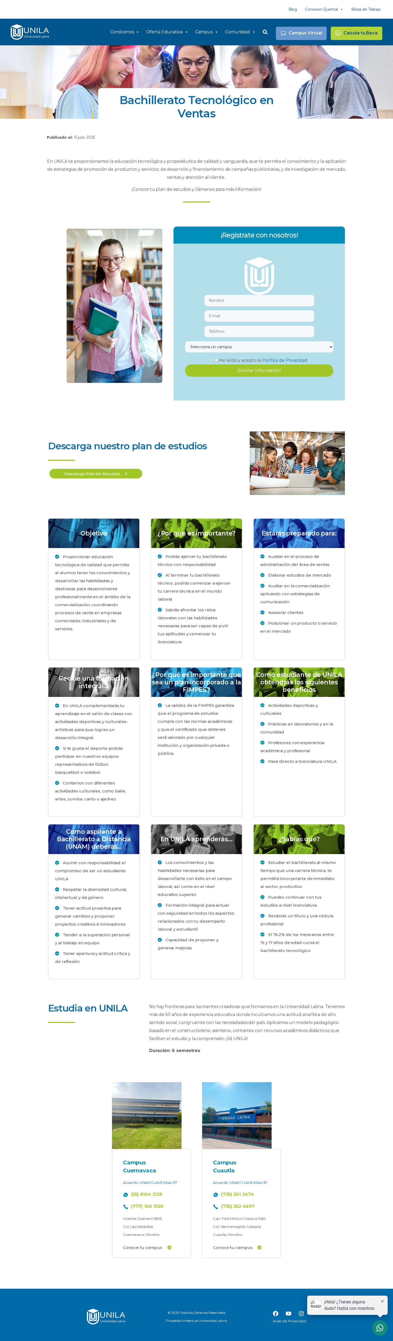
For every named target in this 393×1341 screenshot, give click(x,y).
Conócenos (122, 31)
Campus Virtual (305, 32)
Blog (292, 9)
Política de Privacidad (284, 360)
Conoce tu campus (143, 1247)
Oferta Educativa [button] (164, 31)
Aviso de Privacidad (289, 1321)
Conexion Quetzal (321, 9)
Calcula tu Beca (360, 32)
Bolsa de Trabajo (366, 9)
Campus (204, 31)
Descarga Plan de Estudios (92, 473)
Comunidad (237, 31)
